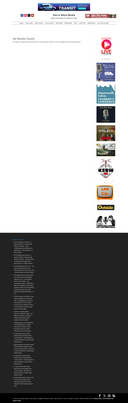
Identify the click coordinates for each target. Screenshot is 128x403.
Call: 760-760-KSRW (102, 23)
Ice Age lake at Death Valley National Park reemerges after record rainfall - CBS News (23, 368)
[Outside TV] (105, 209)
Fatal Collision (30, 272)
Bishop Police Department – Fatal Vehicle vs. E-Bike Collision (23, 250)
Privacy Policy (97, 398)
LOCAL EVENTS (49, 23)
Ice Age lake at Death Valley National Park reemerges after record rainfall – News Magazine (23, 336)
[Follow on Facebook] (22, 15)
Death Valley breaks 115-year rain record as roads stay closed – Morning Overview (24, 379)
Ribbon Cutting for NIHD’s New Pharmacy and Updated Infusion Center (22, 318)
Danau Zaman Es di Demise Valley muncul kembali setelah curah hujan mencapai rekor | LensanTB (24, 347)
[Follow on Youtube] (32, 15)
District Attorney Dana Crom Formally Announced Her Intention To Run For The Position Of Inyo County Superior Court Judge (23, 305)
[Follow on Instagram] (25, 15)
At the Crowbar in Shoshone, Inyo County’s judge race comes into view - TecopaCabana (24, 298)
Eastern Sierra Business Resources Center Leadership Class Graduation (22, 329)
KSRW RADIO (68, 23)
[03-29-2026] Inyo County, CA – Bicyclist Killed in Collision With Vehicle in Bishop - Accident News (24, 257)
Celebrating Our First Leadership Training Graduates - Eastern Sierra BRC (23, 325)
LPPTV (75, 23)
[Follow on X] (29, 15)
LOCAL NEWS (29, 23)
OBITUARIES (59, 23)
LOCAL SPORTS (39, 23)
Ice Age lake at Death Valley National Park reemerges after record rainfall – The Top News (23, 358)
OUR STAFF (82, 23)
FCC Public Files (105, 59)
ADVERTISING (91, 23)
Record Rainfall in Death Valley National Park (23, 384)
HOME (21, 23)
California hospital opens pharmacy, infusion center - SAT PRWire (23, 314)
